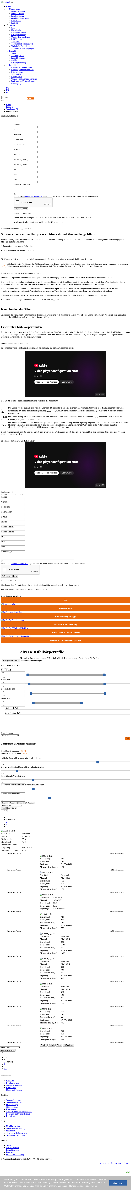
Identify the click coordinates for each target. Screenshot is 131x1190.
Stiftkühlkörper (17, 74)
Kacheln (13, 803)
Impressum (10, 1152)
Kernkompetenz (17, 16)
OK (127, 738)
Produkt (17, 124)
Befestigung (16, 83)
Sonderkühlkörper (13, 1100)
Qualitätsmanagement (20, 18)
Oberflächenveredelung (20, 37)
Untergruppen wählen (11, 661)
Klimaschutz (16, 20)
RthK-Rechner (17, 39)
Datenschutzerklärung (33, 196)
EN (7, 90)
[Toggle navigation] (12, 2)
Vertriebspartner (17, 55)
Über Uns (10, 1081)
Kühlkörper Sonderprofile (21, 67)
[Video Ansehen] (7, 668)
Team (13, 53)
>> (7, 826)
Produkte (13, 65)
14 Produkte (29, 803)
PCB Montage (17, 72)
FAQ (13, 28)
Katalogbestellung (18, 35)
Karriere (14, 23)
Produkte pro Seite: (9, 808)
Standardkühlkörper (14, 1102)
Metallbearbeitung (18, 32)
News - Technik (17, 14)
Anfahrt (14, 60)
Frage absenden (21, 209)
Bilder (20, 803)
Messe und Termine (14, 1090)
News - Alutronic (18, 11)
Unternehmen (14, 9)
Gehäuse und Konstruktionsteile (24, 79)
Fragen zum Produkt (14, 853)
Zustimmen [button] (118, 1183)
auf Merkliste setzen (117, 853)
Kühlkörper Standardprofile (22, 70)
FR (7, 92)
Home (8, 6)
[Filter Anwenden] (2, 668)
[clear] (5, 668)
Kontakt (12, 51)
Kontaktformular (18, 58)
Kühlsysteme (16, 76)
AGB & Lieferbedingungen (22, 48)
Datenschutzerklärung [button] (87, 1186)
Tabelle (4, 803)
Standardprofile (12, 109)
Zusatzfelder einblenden (13, 494)
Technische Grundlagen (20, 46)
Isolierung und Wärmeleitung (23, 81)
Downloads (16, 30)
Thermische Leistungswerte (22, 44)
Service (12, 25)
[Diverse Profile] (8, 604)
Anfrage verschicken (9, 576)
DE (7, 88)
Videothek (15, 41)
